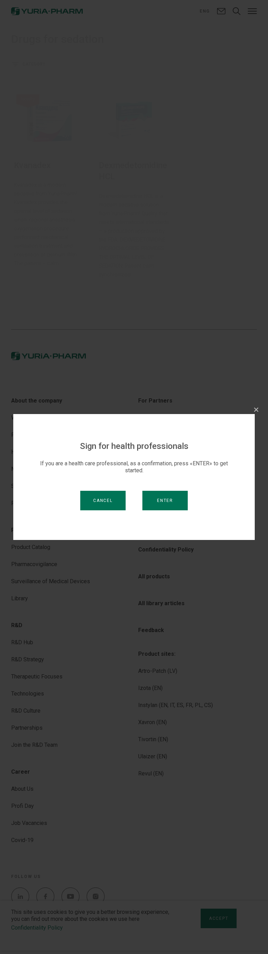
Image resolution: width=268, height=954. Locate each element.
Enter (165, 500)
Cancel (102, 500)
